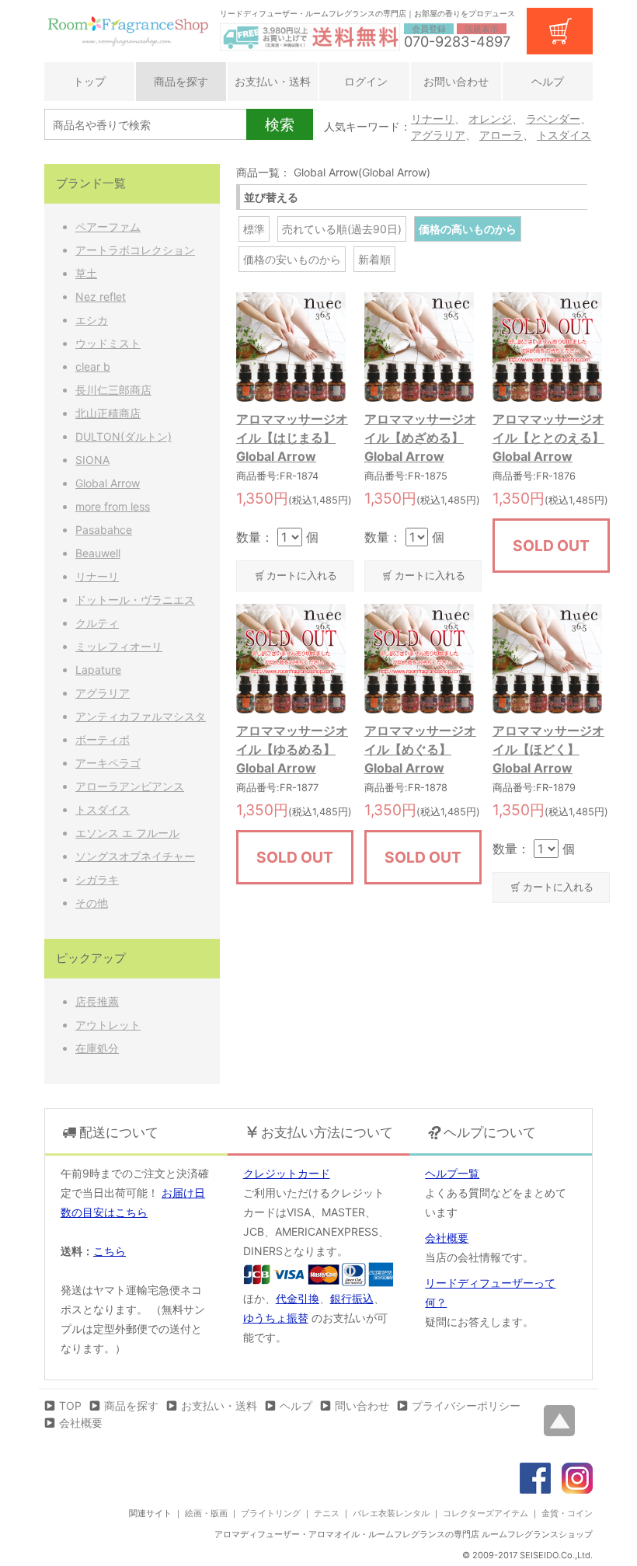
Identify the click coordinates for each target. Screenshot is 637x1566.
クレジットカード (286, 1173)
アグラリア (438, 134)
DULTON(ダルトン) (123, 436)
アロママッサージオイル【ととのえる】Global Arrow (548, 437)
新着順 (374, 259)
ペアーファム (108, 226)
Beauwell (97, 553)
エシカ (91, 319)
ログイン (364, 81)
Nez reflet (100, 296)
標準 (254, 228)
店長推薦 (97, 1001)
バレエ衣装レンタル (391, 1513)
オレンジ (490, 118)
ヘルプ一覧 (452, 1173)
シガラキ (97, 879)
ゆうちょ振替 (275, 1317)
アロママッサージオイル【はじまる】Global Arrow (292, 437)
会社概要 (446, 1237)
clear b (92, 366)
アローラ (501, 134)
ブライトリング (271, 1513)
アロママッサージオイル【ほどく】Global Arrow (548, 749)
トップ (89, 81)
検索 (279, 124)
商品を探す (181, 81)
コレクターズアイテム (485, 1513)
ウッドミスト (108, 343)
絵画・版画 (206, 1513)
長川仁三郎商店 (113, 389)
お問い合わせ (456, 81)
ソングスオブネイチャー (135, 856)
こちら (109, 1250)
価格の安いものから (292, 259)
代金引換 (297, 1298)
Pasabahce (103, 529)
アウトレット (108, 1024)
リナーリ (432, 118)
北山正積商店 (108, 413)
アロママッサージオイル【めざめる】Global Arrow (420, 437)
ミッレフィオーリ (118, 646)
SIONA (92, 459)
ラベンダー (553, 118)
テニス (326, 1513)
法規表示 (482, 28)
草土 (86, 273)
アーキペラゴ (108, 762)
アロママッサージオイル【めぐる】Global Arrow (420, 749)
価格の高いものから (468, 228)
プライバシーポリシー (466, 1405)
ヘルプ (547, 81)
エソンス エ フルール (127, 832)
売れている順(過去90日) (342, 228)
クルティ (97, 623)
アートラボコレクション (135, 249)
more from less (112, 506)
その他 (91, 902)
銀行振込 (352, 1298)
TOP (70, 1405)
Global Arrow (107, 483)
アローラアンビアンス (129, 786)
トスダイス (564, 134)
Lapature (98, 669)
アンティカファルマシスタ (140, 716)
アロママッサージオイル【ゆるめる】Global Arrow (292, 749)
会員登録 (429, 28)
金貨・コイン (567, 1513)
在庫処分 (97, 1048)
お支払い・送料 (273, 81)
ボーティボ (102, 739)
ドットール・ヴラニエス (135, 599)
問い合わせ (362, 1405)
